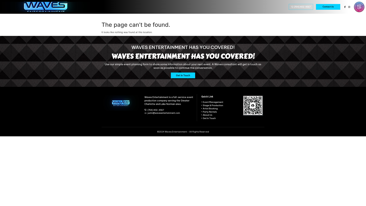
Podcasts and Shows (158, 16)
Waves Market (183, 16)
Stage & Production (236, 16)
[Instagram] (349, 7)
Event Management (209, 16)
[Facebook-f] (345, 7)
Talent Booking (132, 16)
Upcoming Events (107, 16)
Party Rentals (261, 16)
